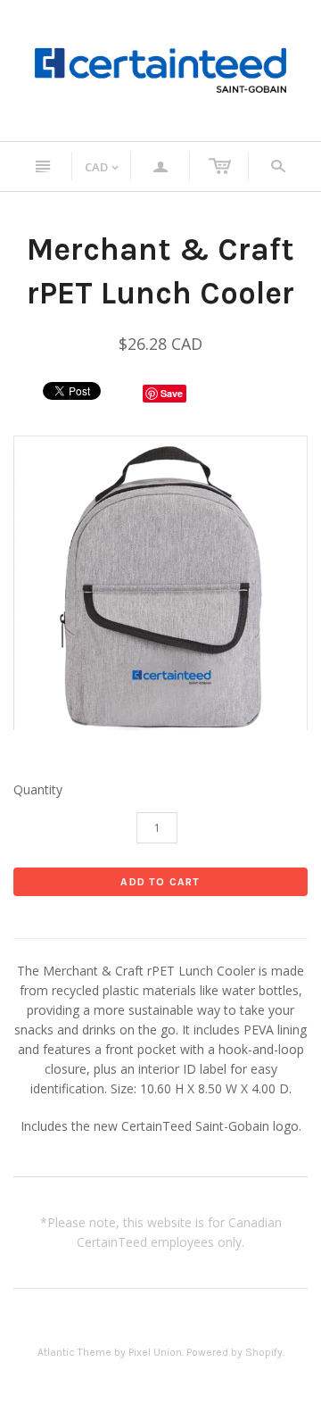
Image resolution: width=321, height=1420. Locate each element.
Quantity (37, 789)
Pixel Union (155, 1352)
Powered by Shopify (234, 1352)
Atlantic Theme (74, 1352)
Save (171, 393)
